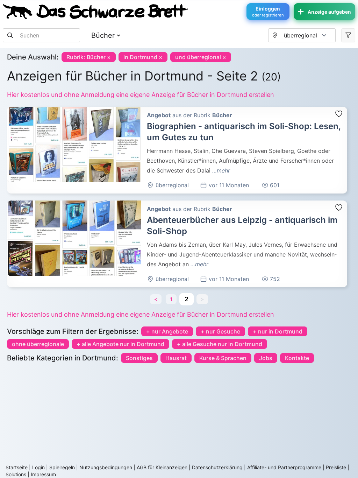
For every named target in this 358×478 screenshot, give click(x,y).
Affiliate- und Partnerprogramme (284, 467)
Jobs (265, 357)
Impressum (43, 474)
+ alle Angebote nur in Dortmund (120, 343)
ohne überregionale (38, 343)
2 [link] (186, 299)
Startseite (17, 467)
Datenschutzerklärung (217, 467)
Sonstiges (139, 357)
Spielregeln (62, 467)
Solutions (16, 474)
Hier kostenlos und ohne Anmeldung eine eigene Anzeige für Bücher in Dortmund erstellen (140, 94)
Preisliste (336, 467)
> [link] (202, 299)
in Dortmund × (143, 57)
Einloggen (268, 11)
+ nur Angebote (167, 331)
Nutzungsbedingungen (105, 467)
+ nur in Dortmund (277, 331)
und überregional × (200, 57)
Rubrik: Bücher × (88, 57)
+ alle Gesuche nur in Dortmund (219, 343)
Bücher (103, 35)
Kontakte (297, 357)
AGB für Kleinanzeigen (162, 467)
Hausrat (176, 357)
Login (38, 467)
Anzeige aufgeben (329, 12)
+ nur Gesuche (220, 331)
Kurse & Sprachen (222, 357)
